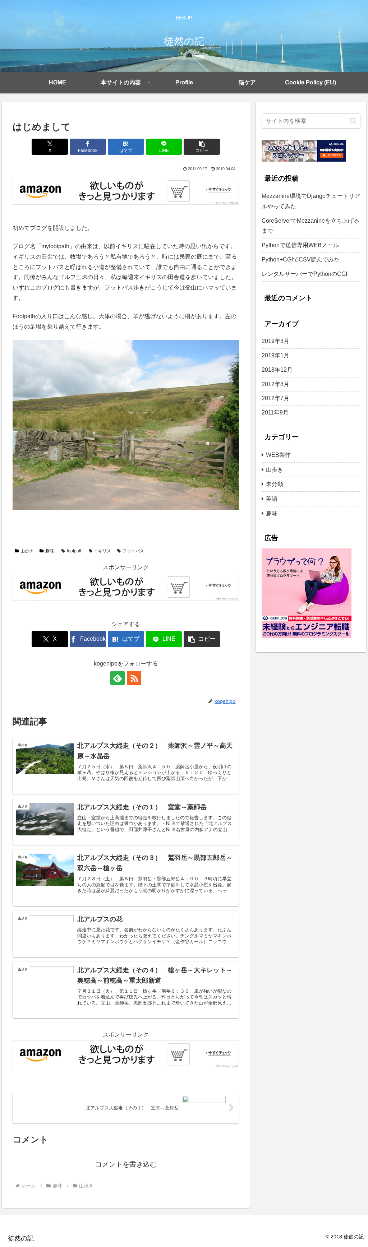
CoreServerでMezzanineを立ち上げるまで (310, 226)
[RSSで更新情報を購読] (134, 678)
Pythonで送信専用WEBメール (300, 245)
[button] (202, 147)
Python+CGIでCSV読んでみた (301, 259)
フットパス (133, 550)
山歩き (26, 550)
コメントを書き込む (126, 1164)
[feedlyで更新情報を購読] (117, 678)
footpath (75, 550)
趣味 (49, 550)
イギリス (102, 550)
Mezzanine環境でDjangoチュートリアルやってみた (311, 201)
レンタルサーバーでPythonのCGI (304, 274)
